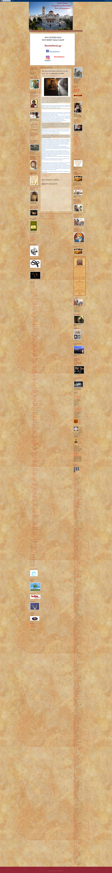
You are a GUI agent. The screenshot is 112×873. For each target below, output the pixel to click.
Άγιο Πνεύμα (76, 491)
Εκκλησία (75, 614)
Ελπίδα (75, 624)
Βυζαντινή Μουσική (77, 554)
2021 (32, 286)
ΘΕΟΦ (75, 663)
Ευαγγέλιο (75, 643)
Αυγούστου (34, 541)
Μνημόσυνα (76, 722)
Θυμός (75, 669)
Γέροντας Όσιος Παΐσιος (78, 571)
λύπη (74, 707)
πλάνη (75, 771)
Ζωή (74, 646)
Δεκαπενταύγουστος (77, 591)
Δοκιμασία (75, 605)
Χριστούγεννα (76, 855)
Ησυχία (75, 651)
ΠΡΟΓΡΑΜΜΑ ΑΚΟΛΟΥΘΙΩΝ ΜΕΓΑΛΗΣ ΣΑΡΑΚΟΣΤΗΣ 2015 (77, 454)
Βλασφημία (76, 552)
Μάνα (75, 715)
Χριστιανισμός (76, 847)
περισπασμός (76, 768)
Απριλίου (33, 547)
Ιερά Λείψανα (76, 672)
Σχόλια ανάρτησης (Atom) (49, 215)
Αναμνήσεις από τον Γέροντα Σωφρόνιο (34, 416)
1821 (74, 472)
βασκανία (75, 546)
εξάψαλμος (76, 630)
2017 (32, 557)
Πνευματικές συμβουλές (78, 772)
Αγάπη (75, 479)
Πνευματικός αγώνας (77, 775)
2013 (32, 564)
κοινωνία (75, 692)
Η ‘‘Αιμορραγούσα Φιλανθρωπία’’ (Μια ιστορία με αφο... (35, 505)
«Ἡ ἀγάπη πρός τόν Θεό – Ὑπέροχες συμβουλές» (34, 362)
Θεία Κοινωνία (76, 657)
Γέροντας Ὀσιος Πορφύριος (76, 574)
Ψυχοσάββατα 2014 (80, 428)
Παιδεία (75, 751)
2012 (32, 565)
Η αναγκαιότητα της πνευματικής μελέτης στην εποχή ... (34, 303)
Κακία (75, 679)
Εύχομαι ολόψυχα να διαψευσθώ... (35, 359)
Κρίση (75, 700)
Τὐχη (74, 820)
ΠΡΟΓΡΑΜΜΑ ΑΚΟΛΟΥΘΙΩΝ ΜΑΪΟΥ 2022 (77, 90)
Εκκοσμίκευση (76, 618)
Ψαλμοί (75, 858)
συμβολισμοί (76, 803)
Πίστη (75, 769)
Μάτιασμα (75, 716)
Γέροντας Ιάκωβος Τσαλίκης (77, 567)
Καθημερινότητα (76, 677)
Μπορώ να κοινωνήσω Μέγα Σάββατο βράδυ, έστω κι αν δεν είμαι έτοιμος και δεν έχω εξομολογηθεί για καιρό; (78, 409)
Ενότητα (75, 628)
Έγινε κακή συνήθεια (34, 388)
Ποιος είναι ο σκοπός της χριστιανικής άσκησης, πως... (35, 371)
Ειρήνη (75, 611)
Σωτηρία (75, 808)
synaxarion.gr (80, 294)
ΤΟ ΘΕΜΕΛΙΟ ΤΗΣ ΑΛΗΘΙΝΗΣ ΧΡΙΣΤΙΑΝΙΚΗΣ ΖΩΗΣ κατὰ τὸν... (35, 529)
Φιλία (75, 838)
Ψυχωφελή (46, 176)
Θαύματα (75, 655)
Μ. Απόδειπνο (76, 709)
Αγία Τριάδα (76, 486)
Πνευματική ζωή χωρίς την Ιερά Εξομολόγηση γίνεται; (35, 484)
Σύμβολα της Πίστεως (77, 801)
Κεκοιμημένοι (76, 688)
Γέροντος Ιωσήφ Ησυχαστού (76, 582)
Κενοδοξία (75, 689)
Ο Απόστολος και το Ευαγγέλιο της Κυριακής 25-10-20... (35, 350)
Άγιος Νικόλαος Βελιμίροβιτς (76, 506)
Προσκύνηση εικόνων (77, 788)
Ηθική (75, 648)
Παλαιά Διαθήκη (76, 754)
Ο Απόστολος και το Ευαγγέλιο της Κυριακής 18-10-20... (35, 404)
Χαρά (75, 846)
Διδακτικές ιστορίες (77, 601)
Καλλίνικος (77, 273)
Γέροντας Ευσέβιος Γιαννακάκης (77, 558)
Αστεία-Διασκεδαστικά (78, 543)
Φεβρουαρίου (34, 550)
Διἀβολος (75, 596)
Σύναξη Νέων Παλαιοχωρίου (76, 156)
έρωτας (75, 642)
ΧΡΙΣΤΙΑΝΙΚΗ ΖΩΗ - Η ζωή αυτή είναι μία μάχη (35, 512)
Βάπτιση (75, 545)
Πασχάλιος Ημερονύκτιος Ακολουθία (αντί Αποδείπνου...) (76, 397)
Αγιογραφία (76, 492)
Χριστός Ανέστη (76, 852)
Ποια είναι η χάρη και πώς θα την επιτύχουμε (35, 453)
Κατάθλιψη (76, 682)
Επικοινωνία (68, 31)
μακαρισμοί (76, 713)
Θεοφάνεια (75, 664)
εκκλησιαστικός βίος (77, 617)
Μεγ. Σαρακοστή (76, 719)
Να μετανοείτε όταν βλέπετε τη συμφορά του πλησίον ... (35, 321)
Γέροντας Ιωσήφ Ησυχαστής (76, 570)
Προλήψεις (75, 782)
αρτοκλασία (76, 538)
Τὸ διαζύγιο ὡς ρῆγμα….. (34, 520)
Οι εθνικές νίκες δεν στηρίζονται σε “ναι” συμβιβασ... (35, 328)
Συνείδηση (75, 805)
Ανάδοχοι (75, 525)
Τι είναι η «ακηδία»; (34, 441)
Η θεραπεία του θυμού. (34, 465)
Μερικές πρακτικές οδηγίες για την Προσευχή (35, 375)
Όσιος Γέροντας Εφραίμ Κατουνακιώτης (78, 748)
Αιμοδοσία (75, 514)
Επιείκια (75, 636)
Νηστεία (75, 736)
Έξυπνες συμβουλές (77, 633)
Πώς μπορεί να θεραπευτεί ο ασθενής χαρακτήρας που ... (34, 479)
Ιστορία (75, 676)
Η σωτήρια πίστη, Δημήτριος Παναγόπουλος (35, 339)
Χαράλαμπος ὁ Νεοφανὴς (81, 276)
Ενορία (75, 627)
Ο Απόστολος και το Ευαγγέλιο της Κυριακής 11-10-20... (35, 461)
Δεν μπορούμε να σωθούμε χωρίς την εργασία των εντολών (35, 489)
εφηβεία (75, 645)
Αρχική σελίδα (34, 31)
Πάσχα (75, 760)
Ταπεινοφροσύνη (76, 812)
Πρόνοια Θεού (76, 784)
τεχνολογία (76, 815)
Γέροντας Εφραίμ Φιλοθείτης (77, 565)
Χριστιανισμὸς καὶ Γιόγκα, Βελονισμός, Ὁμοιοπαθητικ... (35, 533)
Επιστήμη (75, 639)
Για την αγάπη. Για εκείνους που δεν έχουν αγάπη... (35, 379)
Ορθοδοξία (75, 745)
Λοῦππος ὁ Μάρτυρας (78, 268)
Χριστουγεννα (76, 853)
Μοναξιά (75, 725)
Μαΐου (33, 546)
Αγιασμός (75, 488)
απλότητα (75, 534)
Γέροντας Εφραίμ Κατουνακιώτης (77, 562)
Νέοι (74, 733)
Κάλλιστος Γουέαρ (77, 680)
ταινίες (75, 809)
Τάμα (75, 811)
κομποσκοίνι (76, 699)
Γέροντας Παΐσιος (77, 576)
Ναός (74, 731)
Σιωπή (75, 791)
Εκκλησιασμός (76, 615)
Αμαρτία (75, 522)
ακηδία (75, 519)
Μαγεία (75, 710)
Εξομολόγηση (76, 631)
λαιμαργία (75, 702)
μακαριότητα (76, 712)
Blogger (62, 870)
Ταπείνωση (75, 814)
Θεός (74, 661)
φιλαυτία (75, 836)
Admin (32, 625)
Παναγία (75, 756)
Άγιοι (75, 494)
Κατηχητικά (76, 685)
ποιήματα (75, 777)
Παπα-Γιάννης (76, 759)
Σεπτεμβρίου (34, 539)
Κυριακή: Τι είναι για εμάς (35, 509)
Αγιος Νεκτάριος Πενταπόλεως (76, 504)
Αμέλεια (75, 523)
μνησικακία (76, 724)
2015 (32, 561)
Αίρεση (75, 516)
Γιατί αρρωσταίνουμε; (35, 299)
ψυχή (74, 862)
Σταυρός (75, 797)
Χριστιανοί (76, 849)
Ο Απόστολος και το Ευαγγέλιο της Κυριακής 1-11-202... (35, 295)
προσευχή (75, 785)
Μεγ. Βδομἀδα (76, 718)
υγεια (75, 821)
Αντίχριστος (76, 531)
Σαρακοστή (76, 790)
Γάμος (75, 555)
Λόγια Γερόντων (76, 705)
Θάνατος (75, 654)
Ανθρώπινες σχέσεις (77, 528)
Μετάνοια (75, 721)
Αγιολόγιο (75, 495)
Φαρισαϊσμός (76, 832)
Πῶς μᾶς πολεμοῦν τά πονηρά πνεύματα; (35, 317)
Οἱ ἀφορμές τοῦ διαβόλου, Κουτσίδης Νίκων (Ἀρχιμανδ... (34, 474)
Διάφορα (75, 599)
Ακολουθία (75, 520)
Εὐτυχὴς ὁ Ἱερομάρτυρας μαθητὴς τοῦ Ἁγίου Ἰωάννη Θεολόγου (79, 284)
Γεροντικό (75, 580)
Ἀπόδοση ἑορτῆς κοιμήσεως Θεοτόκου (79, 267)
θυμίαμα (75, 667)
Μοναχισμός (76, 728)
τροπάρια (75, 818)
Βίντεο (75, 548)
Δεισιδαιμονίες (76, 590)
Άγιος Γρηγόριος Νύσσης (78, 497)
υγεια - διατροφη (76, 823)
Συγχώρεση (76, 798)
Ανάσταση (75, 526)
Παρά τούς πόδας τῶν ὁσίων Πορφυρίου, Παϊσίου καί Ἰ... (35, 457)
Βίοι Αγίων (75, 551)
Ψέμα (75, 859)
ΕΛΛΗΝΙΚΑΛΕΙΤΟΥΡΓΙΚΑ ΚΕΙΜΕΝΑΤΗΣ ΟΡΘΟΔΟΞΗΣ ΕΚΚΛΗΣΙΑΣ (33, 238)
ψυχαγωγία (76, 861)
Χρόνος (75, 856)
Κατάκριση (76, 683)
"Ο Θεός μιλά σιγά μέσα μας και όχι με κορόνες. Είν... (35, 501)
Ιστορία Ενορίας (41, 31)
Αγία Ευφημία (76, 483)
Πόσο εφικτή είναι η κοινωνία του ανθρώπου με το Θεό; (35, 470)
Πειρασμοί (75, 763)
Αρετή (75, 537)
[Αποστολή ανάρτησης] (49, 174)
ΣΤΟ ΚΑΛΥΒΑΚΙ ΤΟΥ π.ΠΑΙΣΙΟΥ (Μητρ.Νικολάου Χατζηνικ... (35, 444)
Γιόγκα (75, 584)
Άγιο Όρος (75, 489)
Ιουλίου (33, 542)
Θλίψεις (75, 666)
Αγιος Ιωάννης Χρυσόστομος (76, 501)
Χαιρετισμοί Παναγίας (77, 844)
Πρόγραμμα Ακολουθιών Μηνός (53, 31)
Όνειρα (75, 740)
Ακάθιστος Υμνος (77, 517)
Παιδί (75, 753)
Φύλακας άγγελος (77, 839)
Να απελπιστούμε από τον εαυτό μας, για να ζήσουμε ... (35, 366)
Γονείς (75, 585)
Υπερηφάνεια (76, 826)
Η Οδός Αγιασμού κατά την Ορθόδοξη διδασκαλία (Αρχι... (35, 523)
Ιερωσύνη (75, 674)
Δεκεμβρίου (34, 289)
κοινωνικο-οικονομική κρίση (77, 695)
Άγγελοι (75, 480)
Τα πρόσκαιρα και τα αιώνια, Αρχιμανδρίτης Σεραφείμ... (35, 493)
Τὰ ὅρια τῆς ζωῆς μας (35, 410)
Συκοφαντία (76, 800)
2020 (32, 287)
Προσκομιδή (76, 787)
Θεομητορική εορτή (77, 660)
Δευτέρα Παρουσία (77, 595)
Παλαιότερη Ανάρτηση (66, 213)
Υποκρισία (75, 827)
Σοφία (75, 793)
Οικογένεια (76, 739)
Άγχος (75, 511)
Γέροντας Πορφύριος (77, 577)
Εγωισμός (75, 608)
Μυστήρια (75, 730)
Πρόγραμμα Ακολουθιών (76, 781)
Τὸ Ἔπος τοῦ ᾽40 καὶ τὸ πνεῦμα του (35, 332)
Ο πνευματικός (34, 466)
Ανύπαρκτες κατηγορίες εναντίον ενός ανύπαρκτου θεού (34, 432)
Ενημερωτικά (76, 626)
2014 (32, 562)
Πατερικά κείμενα (77, 762)
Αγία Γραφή (76, 482)
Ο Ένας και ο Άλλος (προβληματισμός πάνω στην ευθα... (35, 355)
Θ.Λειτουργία (76, 652)
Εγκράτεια (75, 606)
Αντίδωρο (75, 529)
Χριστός (75, 850)
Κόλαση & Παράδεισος (77, 696)
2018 (32, 556)
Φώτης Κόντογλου (77, 842)
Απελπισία (75, 532)
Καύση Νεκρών (76, 686)
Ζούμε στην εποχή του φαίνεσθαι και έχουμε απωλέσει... (35, 396)
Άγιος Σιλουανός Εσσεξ (77, 508)
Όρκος (75, 746)
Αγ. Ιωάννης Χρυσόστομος (76, 477)
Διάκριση (75, 598)
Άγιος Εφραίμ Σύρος (77, 499)
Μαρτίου (33, 549)
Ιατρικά (75, 670)
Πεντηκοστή (76, 765)
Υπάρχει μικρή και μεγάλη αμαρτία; (34, 497)
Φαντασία (75, 830)
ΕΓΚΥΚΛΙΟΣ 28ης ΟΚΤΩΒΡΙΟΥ (35, 324)
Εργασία (75, 640)
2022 (32, 284)
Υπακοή (75, 824)
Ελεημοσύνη (76, 621)
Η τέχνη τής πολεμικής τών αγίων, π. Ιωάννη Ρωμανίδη (35, 384)
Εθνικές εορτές (76, 609)
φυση (74, 841)
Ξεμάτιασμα (76, 737)
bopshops (57, 870)
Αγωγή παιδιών (76, 513)
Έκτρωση (75, 620)
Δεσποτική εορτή (76, 593)
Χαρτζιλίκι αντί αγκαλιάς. (34, 342)
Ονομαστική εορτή (77, 742)
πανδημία (75, 757)
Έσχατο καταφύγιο (34, 537)
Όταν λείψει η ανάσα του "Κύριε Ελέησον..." (34, 313)
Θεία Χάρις (76, 658)
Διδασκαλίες (76, 603)
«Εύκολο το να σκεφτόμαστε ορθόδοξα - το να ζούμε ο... (34, 346)
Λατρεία (75, 703)
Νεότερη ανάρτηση (45, 213)
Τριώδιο (75, 817)
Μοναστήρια (76, 727)
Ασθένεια (75, 540)
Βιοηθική (75, 549)
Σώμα (75, 806)
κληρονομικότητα (77, 691)
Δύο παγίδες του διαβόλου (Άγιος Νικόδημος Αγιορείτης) (35, 391)
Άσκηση (75, 541)
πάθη (74, 750)
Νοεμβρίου (34, 290)
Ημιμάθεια (75, 649)
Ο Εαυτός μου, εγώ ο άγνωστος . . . (35, 408)
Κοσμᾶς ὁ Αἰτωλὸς (77, 283)
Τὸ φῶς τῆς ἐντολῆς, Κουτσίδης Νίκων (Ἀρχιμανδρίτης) (35, 427)
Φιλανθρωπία (76, 835)
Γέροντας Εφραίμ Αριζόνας (77, 560)
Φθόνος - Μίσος (76, 833)
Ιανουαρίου (34, 552)
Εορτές (75, 634)
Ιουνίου (33, 544)
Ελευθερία (75, 623)
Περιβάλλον (76, 766)
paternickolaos (33, 626)
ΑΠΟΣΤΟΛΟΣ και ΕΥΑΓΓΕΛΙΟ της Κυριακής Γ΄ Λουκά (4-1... (35, 516)
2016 (32, 559)
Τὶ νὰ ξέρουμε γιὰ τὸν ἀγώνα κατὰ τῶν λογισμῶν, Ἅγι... (35, 400)
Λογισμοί (75, 706)
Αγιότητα (75, 510)
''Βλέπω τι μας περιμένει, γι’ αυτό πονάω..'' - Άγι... (35, 437)
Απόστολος (75, 535)
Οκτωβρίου (34, 292)
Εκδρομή (75, 612)
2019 (32, 554)
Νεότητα (62, 31)
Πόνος (75, 778)
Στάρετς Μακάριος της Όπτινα (78, 795)
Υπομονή (75, 829)
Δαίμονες (75, 588)
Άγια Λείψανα (76, 485)
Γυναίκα (75, 587)
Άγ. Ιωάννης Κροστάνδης (76, 475)
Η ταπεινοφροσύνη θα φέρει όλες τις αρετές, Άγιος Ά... (35, 449)
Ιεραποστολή (76, 673)
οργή (74, 743)
